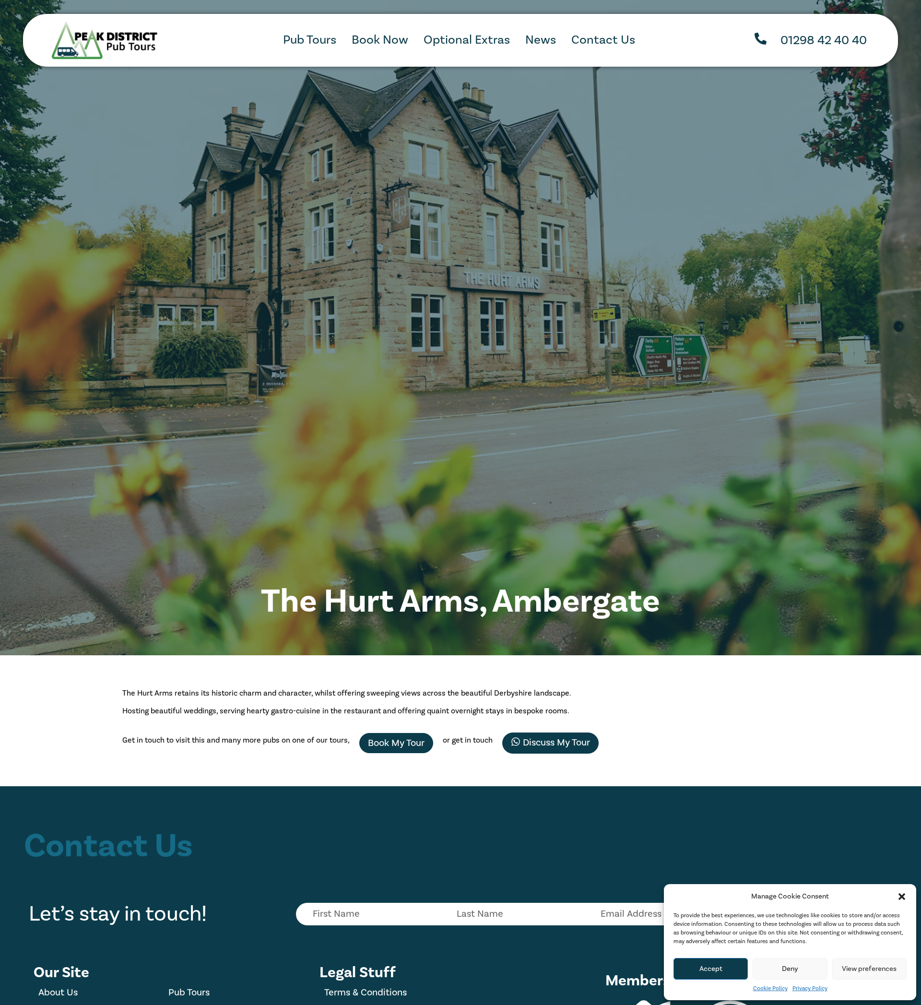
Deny (790, 968)
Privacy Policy (809, 988)
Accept (710, 968)
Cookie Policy (770, 988)
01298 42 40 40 (823, 40)
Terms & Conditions (365, 992)
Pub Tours (189, 992)
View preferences (869, 968)
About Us (58, 992)
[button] (902, 896)
